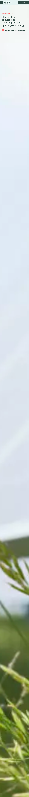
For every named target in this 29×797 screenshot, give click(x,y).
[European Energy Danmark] (6, 2)
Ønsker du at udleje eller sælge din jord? (15, 30)
